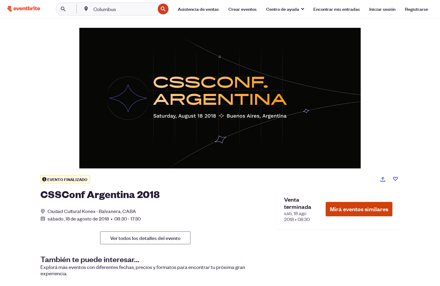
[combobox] (124, 9)
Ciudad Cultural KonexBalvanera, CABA (92, 211)
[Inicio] (23, 8)
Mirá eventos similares (359, 209)
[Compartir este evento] (383, 179)
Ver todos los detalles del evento (145, 238)
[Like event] (395, 179)
